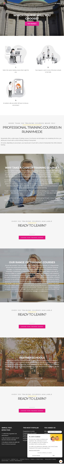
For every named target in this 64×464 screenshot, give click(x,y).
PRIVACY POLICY (24, 459)
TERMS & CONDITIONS (37, 459)
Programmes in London (29, 431)
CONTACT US (14, 459)
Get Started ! (32, 24)
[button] (58, 3)
